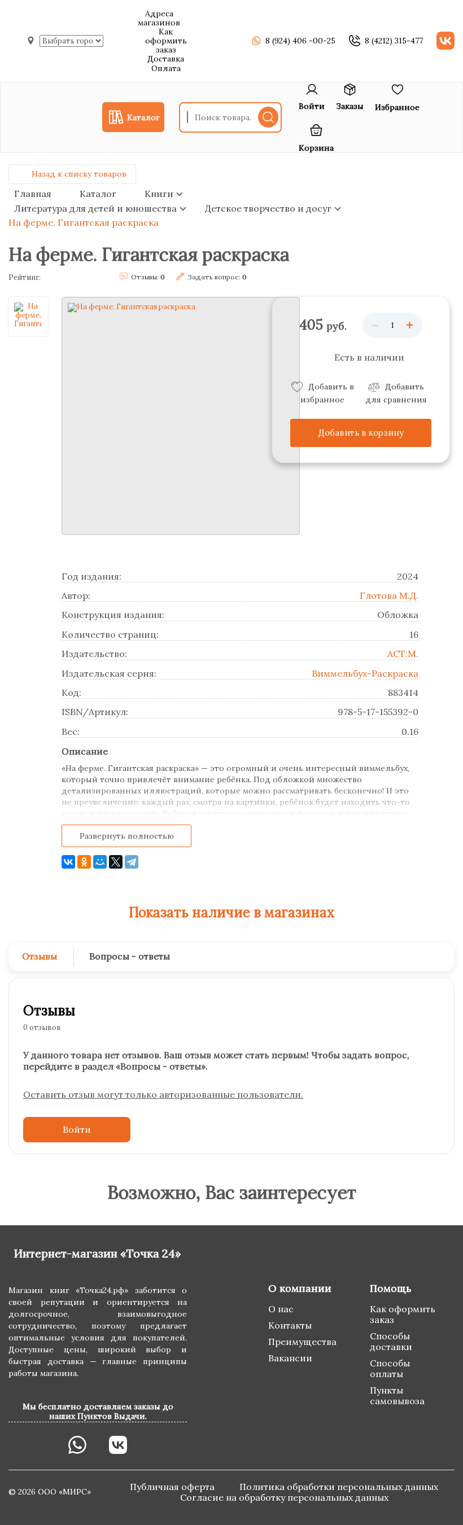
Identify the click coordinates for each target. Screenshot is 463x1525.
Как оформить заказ (166, 41)
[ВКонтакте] (68, 862)
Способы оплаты (390, 1368)
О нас (281, 1308)
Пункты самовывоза (397, 1395)
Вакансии (290, 1358)
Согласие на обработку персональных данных (284, 1497)
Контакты (290, 1325)
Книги (159, 193)
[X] (116, 862)
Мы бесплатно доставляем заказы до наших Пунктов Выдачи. (98, 1411)
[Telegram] (131, 862)
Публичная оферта (173, 1486)
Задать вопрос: (217, 277)
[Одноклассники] (84, 862)
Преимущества (302, 1341)
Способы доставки (391, 1341)
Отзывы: (148, 277)
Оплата (166, 68)
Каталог (98, 193)
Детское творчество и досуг (268, 208)
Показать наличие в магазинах (232, 912)
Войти (77, 1129)
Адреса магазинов (159, 18)
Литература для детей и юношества (95, 208)
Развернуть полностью (127, 836)
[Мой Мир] (100, 862)
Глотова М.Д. (389, 595)
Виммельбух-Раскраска (365, 673)
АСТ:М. (402, 653)
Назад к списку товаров (79, 174)
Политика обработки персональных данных (338, 1486)
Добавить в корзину (361, 432)
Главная (32, 193)
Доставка (165, 59)
